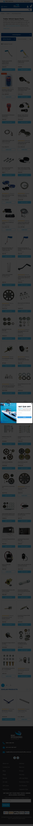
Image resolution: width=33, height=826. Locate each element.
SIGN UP (24, 417)
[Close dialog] (31, 403)
